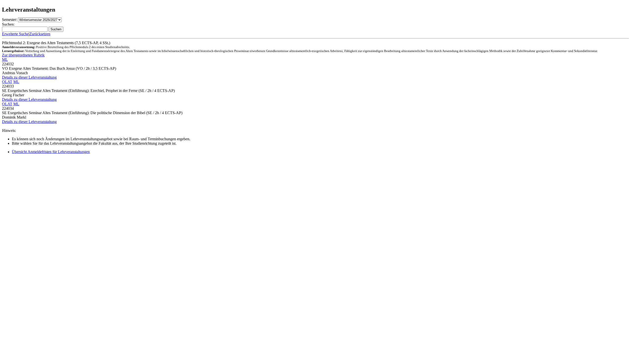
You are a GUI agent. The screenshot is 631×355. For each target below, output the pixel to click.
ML (5, 59)
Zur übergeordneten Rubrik (23, 55)
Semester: (9, 20)
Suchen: (8, 24)
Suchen (56, 29)
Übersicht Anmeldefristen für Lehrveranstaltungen (51, 152)
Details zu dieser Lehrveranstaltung (29, 77)
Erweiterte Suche (15, 34)
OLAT (7, 82)
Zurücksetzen (39, 34)
